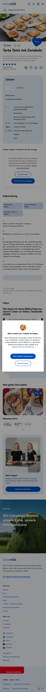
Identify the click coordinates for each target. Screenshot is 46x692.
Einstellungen (23, 363)
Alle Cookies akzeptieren (23, 356)
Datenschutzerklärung (26, 347)
